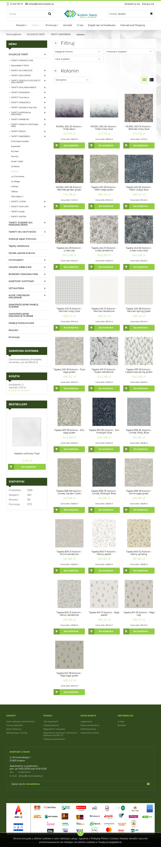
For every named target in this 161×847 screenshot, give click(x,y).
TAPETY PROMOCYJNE (22, 60)
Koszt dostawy (13, 729)
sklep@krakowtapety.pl (26, 776)
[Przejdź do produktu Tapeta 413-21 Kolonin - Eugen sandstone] (104, 351)
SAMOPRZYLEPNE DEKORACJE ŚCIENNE (21, 314)
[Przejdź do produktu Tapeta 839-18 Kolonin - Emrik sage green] (139, 472)
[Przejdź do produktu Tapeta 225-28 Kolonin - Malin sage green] (104, 168)
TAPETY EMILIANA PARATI (23, 87)
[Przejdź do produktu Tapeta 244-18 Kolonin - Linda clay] (69, 229)
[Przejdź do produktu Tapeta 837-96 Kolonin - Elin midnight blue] (104, 411)
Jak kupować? (50, 721)
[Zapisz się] (148, 784)
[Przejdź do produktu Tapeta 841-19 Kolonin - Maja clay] (139, 594)
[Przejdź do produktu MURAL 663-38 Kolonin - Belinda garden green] (69, 168)
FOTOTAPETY (16, 260)
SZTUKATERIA (16, 288)
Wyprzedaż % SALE (20, 65)
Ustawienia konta (89, 732)
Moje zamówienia (89, 725)
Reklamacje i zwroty (16, 732)
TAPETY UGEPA (18, 201)
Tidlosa (14, 191)
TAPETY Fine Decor (20, 97)
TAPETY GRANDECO (21, 102)
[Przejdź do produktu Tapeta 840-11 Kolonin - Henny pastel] (104, 533)
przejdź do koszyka (19, 390)
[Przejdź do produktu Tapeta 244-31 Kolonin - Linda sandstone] (104, 229)
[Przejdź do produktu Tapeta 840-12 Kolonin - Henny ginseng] (139, 533)
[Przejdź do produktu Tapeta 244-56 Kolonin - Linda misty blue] (139, 229)
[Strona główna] (80, 14)
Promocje (14, 337)
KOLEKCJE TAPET (18, 54)
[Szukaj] (49, 13)
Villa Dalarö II (17, 196)
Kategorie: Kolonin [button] (64, 51)
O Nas (121, 721)
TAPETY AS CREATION (21, 70)
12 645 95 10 (20, 772)
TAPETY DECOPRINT (21, 75)
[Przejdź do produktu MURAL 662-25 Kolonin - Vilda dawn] (69, 108)
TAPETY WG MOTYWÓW (22, 231)
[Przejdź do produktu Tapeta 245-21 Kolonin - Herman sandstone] (104, 290)
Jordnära (15, 166)
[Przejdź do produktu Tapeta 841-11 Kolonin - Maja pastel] (104, 594)
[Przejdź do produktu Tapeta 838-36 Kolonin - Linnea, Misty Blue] (139, 411)
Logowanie (86, 721)
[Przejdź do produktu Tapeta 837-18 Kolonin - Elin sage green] (69, 411)
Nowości (13, 330)
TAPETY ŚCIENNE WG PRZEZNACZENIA (21, 223)
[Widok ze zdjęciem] (144, 80)
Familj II (15, 156)
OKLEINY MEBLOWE (20, 267)
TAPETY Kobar (18, 211)
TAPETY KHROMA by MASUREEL (21, 113)
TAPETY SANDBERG (20, 136)
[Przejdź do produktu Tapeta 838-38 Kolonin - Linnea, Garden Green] (69, 472)
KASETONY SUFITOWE (21, 281)
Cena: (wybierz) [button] (62, 59)
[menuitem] (22, 25)
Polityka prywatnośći (54, 739)
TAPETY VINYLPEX (20, 206)
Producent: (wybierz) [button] (116, 51)
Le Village (15, 181)
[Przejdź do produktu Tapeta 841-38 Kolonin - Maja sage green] (69, 654)
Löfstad (14, 186)
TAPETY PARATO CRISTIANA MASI (24, 125)
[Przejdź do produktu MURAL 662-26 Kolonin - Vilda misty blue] (104, 108)
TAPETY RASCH (18, 131)
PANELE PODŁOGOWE (21, 323)
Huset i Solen (17, 161)
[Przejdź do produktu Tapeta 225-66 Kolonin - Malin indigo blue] (139, 168)
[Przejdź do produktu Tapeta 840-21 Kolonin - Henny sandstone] (69, 594)
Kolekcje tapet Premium (22, 238)
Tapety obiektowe (19, 246)
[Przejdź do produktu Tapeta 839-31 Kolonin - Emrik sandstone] (69, 533)
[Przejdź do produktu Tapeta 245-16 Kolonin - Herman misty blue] (69, 290)
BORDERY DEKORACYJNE (23, 274)
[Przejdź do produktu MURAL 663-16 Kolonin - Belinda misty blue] (139, 108)
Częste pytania (51, 725)
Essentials (15, 146)
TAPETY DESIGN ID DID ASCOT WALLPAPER (26, 81)
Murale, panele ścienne (22, 253)
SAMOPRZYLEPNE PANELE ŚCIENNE (23, 305)
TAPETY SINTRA (18, 216)
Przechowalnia (88, 729)
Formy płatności (14, 725)
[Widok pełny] (151, 80)
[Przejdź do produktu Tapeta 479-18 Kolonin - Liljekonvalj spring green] (139, 351)
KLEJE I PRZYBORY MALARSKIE (19, 296)
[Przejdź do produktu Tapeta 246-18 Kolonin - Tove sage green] (69, 351)
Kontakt (122, 725)
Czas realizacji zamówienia (20, 721)
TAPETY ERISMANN (20, 92)
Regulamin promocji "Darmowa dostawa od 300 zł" (60, 733)
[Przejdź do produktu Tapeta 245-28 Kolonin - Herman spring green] (139, 290)
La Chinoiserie (17, 176)
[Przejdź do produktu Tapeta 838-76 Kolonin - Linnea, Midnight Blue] (104, 472)
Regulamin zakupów (54, 729)
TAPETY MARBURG (20, 119)
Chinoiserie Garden (20, 141)
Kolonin (14, 171)
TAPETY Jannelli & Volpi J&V (24, 107)
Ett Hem (15, 151)
